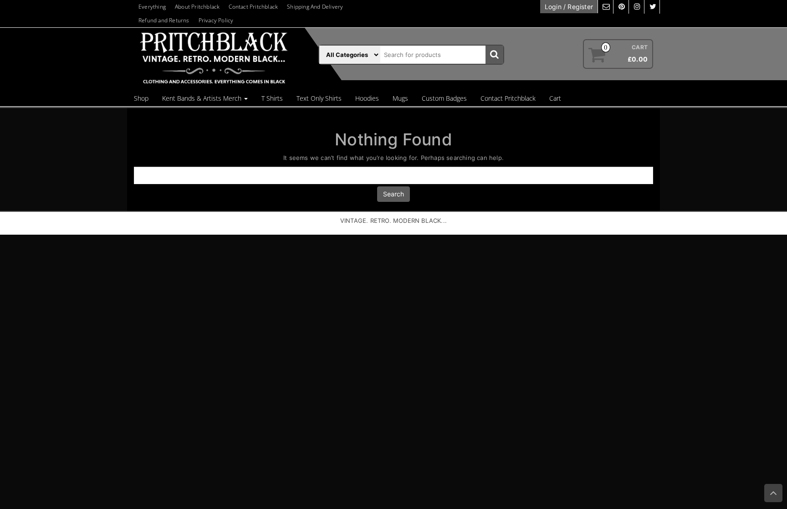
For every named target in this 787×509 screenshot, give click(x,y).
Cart (555, 98)
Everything (152, 6)
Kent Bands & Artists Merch (202, 98)
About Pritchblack (197, 6)
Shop (141, 98)
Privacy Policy (216, 20)
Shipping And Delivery (315, 6)
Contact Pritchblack (253, 6)
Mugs (400, 98)
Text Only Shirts (319, 98)
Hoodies (367, 98)
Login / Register (569, 6)
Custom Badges (444, 98)
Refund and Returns (163, 20)
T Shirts (272, 98)
